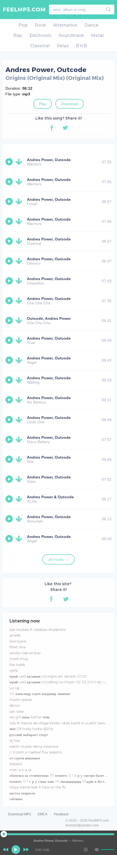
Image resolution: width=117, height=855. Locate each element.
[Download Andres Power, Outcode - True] (20, 340)
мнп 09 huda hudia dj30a (31, 728)
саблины (16, 799)
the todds (17, 664)
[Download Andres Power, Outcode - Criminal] (20, 241)
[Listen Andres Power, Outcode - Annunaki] (9, 519)
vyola (14, 670)
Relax (63, 45)
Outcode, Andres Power (49, 318)
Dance (91, 25)
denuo (15, 705)
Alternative (65, 25)
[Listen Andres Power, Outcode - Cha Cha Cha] (9, 300)
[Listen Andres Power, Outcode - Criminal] (9, 241)
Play (42, 104)
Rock (40, 25)
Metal (97, 35)
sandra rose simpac (25, 653)
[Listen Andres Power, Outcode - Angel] (9, 360)
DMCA (42, 814)
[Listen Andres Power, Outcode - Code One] (9, 419)
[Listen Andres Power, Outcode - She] (9, 459)
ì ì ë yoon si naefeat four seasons (36, 752)
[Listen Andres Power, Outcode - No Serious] (9, 400)
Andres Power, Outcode (49, 160)
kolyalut (16, 764)
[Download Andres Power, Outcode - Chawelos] (20, 281)
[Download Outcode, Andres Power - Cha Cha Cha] (20, 320)
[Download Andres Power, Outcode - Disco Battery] (20, 439)
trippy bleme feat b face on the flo (38, 787)
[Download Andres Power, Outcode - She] (20, 459)
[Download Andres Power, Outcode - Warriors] (20, 162)
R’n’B (81, 45)
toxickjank (18, 641)
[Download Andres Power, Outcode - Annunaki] (20, 519)
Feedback (61, 814)
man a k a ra (20, 770)
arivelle (15, 635)
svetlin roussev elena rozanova (34, 746)
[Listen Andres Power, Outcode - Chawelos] (9, 281)
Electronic (40, 35)
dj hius (15, 740)
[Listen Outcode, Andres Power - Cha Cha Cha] (9, 320)
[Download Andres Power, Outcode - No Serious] (20, 400)
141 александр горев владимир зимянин (40, 693)
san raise (17, 711)
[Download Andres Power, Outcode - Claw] (20, 479)
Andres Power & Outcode (50, 497)
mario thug (19, 658)
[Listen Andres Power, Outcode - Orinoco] (9, 261)
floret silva (18, 647)
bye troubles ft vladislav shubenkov (38, 629)
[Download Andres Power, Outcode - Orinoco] (20, 261)
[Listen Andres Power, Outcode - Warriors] (9, 162)
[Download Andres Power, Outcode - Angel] (20, 360)
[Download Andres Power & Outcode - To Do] (20, 499)
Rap (17, 35)
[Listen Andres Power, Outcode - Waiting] (9, 380)
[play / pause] (15, 849)
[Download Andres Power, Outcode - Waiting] (20, 380)
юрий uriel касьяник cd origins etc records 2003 (48, 676)
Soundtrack (71, 35)
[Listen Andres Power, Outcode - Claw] (9, 479)
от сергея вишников (25, 758)
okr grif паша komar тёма (30, 717)
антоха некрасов (22, 793)
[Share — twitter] (65, 127)
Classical (40, 45)
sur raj (14, 688)
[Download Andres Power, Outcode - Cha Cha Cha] (20, 300)
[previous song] (5, 849)
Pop (23, 25)
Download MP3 (19, 814)
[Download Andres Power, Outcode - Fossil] (20, 201)
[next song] (26, 849)
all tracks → (58, 559)
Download (69, 104)
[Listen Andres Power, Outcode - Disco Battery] (9, 439)
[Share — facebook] (51, 127)
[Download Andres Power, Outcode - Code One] (20, 419)
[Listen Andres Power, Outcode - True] (9, 340)
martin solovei (21, 699)
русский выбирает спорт (29, 734)
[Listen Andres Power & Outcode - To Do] (9, 499)
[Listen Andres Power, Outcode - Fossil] (9, 201)
